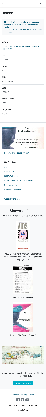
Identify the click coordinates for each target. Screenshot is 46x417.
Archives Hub (9, 171)
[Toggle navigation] (40, 3)
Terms (31, 394)
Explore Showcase (23, 383)
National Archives (11, 185)
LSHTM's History (11, 176)
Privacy (24, 394)
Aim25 (7, 167)
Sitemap (15, 394)
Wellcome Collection (12, 190)
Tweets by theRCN (11, 199)
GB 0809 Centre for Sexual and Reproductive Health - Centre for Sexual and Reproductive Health (21, 24)
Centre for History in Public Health (18, 181)
